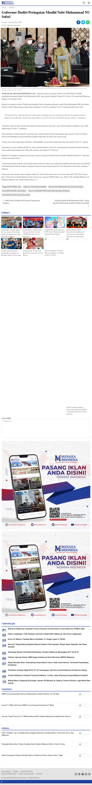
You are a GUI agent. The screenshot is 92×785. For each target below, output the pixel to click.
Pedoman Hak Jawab (26, 774)
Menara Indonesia (13, 25)
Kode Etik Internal (27, 771)
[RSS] (89, 774)
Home (4, 8)
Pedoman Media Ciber (9, 774)
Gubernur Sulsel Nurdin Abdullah (35, 187)
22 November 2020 (15, 22)
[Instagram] (86, 774)
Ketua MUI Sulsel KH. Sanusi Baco (14, 191)
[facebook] (78, 22)
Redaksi (16, 771)
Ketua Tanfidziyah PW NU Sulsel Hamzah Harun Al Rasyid (49, 191)
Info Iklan (39, 774)
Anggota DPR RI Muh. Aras (11, 187)
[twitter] (83, 22)
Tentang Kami (6, 771)
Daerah (11, 8)
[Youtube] (82, 774)
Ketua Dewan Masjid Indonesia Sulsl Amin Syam (66, 187)
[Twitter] (79, 774)
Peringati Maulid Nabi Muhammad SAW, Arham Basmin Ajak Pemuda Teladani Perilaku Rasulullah (71, 203)
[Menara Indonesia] (8, 4)
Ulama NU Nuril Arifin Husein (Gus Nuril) (16, 195)
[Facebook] (75, 774)
